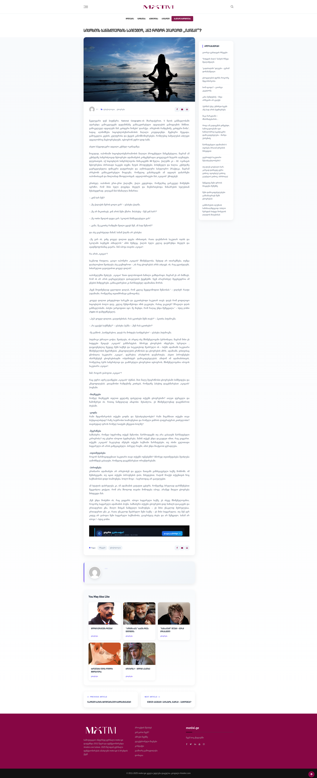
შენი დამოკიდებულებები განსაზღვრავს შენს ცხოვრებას (213, 195)
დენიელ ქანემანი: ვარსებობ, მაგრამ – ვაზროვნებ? (169, 702)
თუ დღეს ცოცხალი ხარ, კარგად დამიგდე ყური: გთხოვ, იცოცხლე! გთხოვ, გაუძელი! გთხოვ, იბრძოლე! (215, 172)
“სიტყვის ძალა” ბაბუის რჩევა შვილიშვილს (137, 630)
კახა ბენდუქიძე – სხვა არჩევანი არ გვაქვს (212, 98)
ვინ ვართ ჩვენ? (142, 732)
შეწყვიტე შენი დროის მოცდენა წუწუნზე (212, 184)
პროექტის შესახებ (143, 728)
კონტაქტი (139, 746)
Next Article (151, 697)
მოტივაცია (130, 19)
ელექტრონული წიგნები (146, 741)
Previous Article (98, 697)
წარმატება (141, 19)
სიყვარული (166, 19)
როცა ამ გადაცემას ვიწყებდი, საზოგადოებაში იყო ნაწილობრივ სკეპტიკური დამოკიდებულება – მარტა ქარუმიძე (216, 131)
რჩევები (102, 548)
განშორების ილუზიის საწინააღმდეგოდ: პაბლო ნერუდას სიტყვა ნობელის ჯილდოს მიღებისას (214, 210)
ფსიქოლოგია (109, 109)
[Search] (232, 6)
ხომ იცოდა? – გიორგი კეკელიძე (138, 669)
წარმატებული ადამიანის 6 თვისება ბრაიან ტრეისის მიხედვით (214, 148)
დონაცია (139, 755)
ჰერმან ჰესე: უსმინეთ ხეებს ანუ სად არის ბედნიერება (214, 108)
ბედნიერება (153, 19)
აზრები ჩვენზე (141, 737)
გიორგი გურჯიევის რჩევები (101, 628)
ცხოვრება (121, 109)
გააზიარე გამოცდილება (182, 19)
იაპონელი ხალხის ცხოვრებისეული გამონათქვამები (109, 702)
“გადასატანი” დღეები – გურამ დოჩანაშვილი (172, 630)
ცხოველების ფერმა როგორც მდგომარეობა (102, 670)
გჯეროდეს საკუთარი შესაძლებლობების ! (211, 159)
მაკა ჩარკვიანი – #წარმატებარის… (210, 117)
